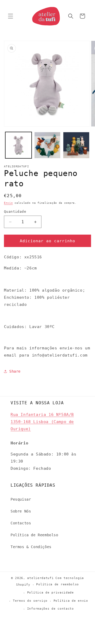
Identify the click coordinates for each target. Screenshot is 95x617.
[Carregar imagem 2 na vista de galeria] (47, 145)
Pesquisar (21, 499)
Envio (8, 202)
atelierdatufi (40, 578)
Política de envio (71, 600)
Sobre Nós (21, 511)
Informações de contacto (50, 608)
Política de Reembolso (34, 535)
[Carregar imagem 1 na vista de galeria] (18, 145)
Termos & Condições (31, 547)
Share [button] (15, 371)
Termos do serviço (30, 600)
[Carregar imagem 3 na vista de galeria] (76, 145)
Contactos (21, 523)
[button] (10, 16)
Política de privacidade (50, 592)
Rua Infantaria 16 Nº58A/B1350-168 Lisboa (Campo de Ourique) (42, 421)
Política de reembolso (57, 584)
